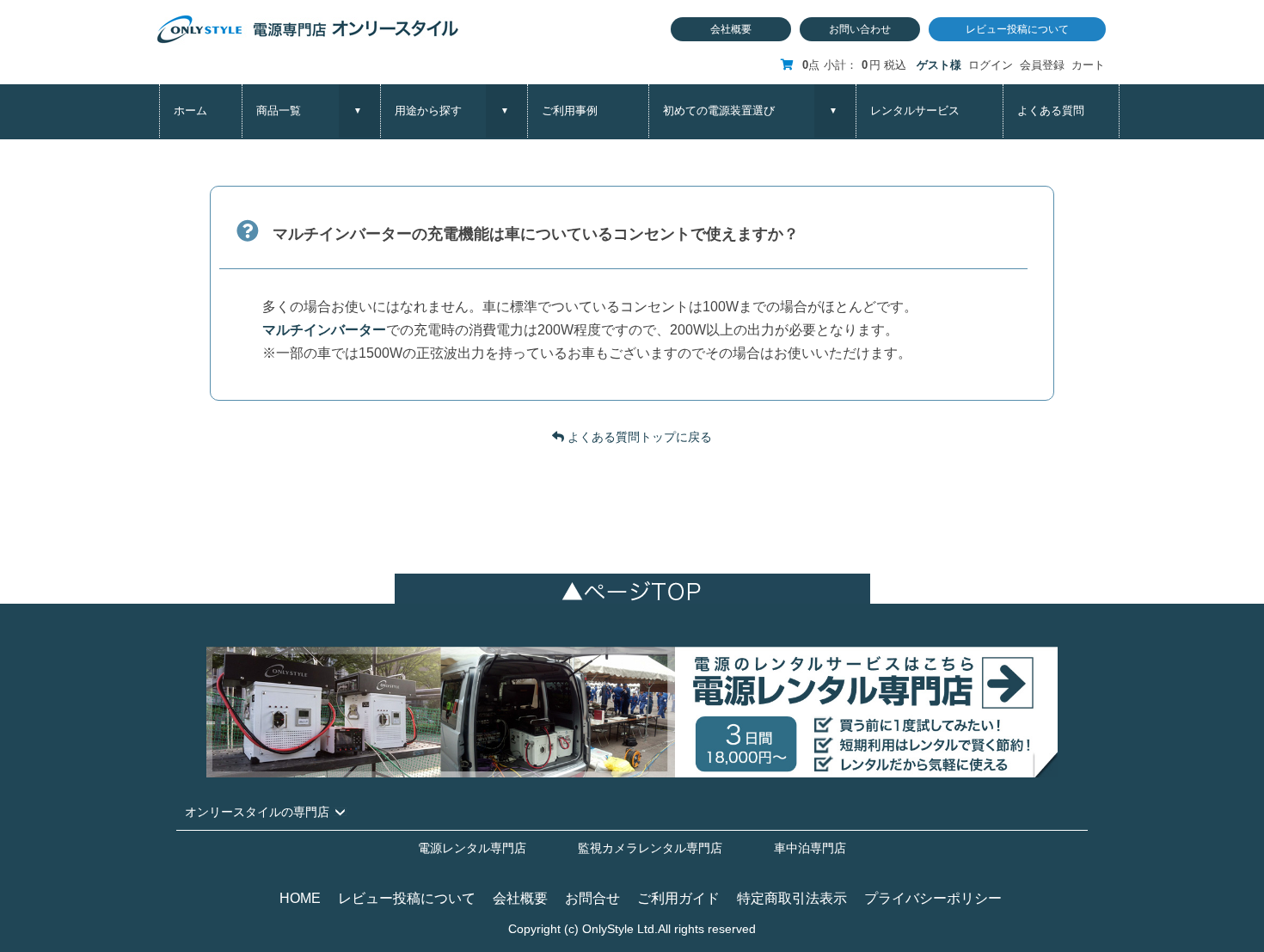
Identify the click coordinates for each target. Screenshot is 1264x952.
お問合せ (592, 898)
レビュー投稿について (1017, 29)
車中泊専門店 (810, 848)
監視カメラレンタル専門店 (650, 848)
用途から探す (428, 110)
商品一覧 (278, 110)
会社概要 (731, 29)
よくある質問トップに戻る (638, 437)
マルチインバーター (324, 329)
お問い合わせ (860, 29)
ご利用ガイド (678, 898)
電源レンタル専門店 (472, 848)
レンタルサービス (915, 110)
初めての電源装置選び (719, 110)
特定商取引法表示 (792, 898)
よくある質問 (1050, 110)
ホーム (190, 110)
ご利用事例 (570, 110)
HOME (300, 898)
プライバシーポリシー (933, 898)
